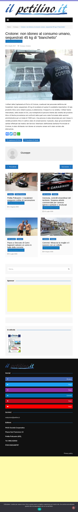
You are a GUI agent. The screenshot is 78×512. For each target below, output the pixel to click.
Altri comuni (46, 194)
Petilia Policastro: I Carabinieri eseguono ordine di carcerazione (21, 199)
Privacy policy (68, 453)
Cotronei (45, 239)
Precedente (12, 167)
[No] (76, 507)
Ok (39, 509)
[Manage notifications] (73, 507)
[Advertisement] (39, 298)
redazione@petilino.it (12, 417)
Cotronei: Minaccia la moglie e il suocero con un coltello (55, 244)
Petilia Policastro (20, 194)
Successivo (65, 167)
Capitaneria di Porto (15, 140)
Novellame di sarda (32, 140)
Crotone (28, 46)
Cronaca (22, 46)
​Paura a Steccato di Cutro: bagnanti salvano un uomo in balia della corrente (19, 245)
